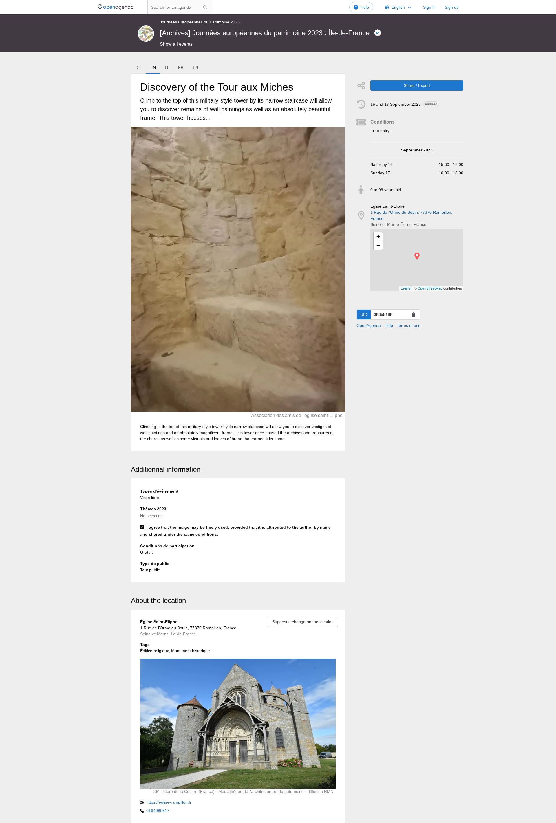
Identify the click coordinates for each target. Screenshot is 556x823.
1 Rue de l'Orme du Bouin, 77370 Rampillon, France (411, 215)
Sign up (452, 7)
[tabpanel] (238, 262)
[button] (417, 256)
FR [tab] (181, 67)
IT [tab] (167, 67)
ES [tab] (195, 67)
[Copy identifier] (413, 314)
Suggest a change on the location (303, 621)
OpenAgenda (368, 325)
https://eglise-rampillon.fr (168, 802)
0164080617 (157, 810)
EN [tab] (153, 67)
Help (365, 7)
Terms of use (408, 325)
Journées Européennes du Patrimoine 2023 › (201, 22)
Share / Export (417, 85)
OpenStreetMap (430, 288)
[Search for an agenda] (205, 7)
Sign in (429, 7)
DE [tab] (138, 67)
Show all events (176, 44)
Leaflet (406, 288)
